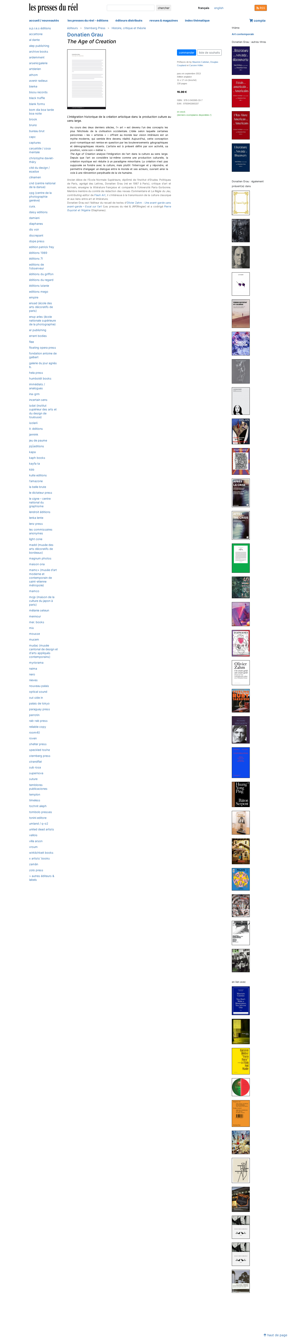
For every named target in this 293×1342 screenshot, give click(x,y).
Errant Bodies (38, 336)
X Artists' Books (39, 858)
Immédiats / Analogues (37, 386)
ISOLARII (33, 423)
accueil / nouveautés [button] (44, 20)
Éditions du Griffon (41, 274)
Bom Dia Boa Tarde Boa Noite (41, 111)
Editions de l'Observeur (36, 266)
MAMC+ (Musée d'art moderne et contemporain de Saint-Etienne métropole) (43, 577)
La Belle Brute (37, 487)
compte (259, 21)
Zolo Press (36, 870)
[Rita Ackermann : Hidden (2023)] (242, 371)
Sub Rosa (35, 767)
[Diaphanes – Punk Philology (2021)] (242, 461)
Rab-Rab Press (38, 720)
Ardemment (36, 57)
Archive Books (38, 51)
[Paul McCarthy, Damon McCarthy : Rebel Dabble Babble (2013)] (242, 851)
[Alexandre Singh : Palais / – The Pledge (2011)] (242, 932)
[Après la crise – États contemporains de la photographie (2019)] (242, 492)
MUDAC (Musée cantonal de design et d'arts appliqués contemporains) (43, 651)
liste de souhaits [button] (209, 52)
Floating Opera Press (42, 347)
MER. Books (36, 622)
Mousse (34, 633)
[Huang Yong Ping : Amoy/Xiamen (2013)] (242, 822)
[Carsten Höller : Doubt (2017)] (242, 1031)
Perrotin (34, 715)
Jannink (33, 434)
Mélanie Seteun (39, 610)
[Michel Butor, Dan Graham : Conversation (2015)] (242, 762)
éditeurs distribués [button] (128, 20)
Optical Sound (38, 691)
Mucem (34, 639)
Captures (35, 142)
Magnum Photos (40, 558)
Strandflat (35, 761)
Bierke (33, 86)
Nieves (33, 680)
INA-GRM (34, 394)
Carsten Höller (196, 65)
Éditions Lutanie (39, 285)
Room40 (34, 732)
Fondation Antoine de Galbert (43, 355)
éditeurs (72, 28)
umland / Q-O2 (38, 823)
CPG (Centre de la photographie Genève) (40, 196)
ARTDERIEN (35, 69)
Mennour (35, 616)
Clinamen (35, 177)
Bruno (33, 125)
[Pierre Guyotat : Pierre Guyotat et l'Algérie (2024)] (242, 313)
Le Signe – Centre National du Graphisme (40, 502)
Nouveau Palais (39, 686)
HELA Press (36, 372)
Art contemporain (243, 34)
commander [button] (186, 52)
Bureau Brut (36, 131)
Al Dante (34, 39)
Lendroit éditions (39, 512)
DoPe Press (36, 241)
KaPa (32, 452)
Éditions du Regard (41, 280)
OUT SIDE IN (36, 697)
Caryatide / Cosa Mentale (40, 150)
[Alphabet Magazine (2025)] (242, 230)
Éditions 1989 (38, 252)
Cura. (32, 206)
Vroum (33, 847)
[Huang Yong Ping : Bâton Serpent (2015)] (242, 794)
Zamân (33, 864)
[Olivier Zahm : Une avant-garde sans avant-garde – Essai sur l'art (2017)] (242, 672)
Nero (32, 674)
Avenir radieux (38, 80)
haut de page (276, 1335)
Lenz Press (36, 523)
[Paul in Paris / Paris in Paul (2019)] (242, 557)
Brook (33, 119)
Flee (31, 341)
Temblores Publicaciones (38, 786)
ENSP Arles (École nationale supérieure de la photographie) (42, 320)
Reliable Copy (37, 726)
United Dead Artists (41, 829)
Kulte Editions (38, 475)
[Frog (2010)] (242, 960)
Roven (33, 738)
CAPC (32, 136)
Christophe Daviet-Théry (41, 160)
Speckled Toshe (39, 749)
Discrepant (36, 235)
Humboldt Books (40, 378)
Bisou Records (38, 92)
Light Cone (35, 539)
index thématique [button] (197, 20)
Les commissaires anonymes (40, 531)
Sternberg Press (39, 755)
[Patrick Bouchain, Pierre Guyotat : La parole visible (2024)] (242, 257)
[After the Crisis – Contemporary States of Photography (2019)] (242, 525)
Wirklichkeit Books (41, 852)
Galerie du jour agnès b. (43, 365)
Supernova (36, 773)
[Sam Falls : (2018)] (242, 587)
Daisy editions (38, 212)
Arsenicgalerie (38, 63)
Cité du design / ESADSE (39, 169)
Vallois (33, 835)
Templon (34, 794)
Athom (33, 75)
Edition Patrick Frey (41, 247)
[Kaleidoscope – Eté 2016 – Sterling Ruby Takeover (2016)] (242, 700)
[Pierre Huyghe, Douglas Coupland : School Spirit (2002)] (242, 1227)
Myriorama (36, 662)
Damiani (34, 218)
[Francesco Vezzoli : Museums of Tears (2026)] (242, 202)
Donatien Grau (85, 34)
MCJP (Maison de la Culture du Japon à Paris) (41, 600)
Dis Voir (34, 229)
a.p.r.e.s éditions (40, 28)
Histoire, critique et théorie (129, 28)
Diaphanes (36, 223)
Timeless (34, 800)
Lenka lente (36, 517)
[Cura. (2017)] (242, 613)
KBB (31, 469)
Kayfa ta (34, 463)
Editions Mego (38, 291)
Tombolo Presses (40, 812)
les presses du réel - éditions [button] (88, 20)
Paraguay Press (39, 709)
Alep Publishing (39, 45)
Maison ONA (37, 564)
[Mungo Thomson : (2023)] (242, 343)
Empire (33, 297)
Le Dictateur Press (40, 492)
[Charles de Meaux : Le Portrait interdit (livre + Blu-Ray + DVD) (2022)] (242, 400)
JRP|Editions (36, 446)
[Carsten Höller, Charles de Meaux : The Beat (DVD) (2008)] (242, 1199)
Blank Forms (37, 104)
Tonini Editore (37, 817)
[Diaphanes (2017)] (242, 643)
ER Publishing (37, 330)
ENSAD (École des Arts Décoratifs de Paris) (41, 306)
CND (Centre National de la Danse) (42, 185)
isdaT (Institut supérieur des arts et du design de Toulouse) (43, 411)
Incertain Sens (38, 399)
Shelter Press (38, 744)
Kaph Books (37, 457)
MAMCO (34, 591)
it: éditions (36, 428)
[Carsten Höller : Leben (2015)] (242, 1087)
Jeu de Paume (38, 440)
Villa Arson (35, 841)
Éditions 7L (36, 258)
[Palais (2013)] (242, 879)
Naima (33, 668)
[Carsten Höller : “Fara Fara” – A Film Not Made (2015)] (242, 1060)
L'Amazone (36, 481)
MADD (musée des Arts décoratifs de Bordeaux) (41, 548)
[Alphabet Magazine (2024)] (242, 283)
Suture (33, 779)
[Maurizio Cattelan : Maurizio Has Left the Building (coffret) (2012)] (242, 1142)
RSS (262, 8)
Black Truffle (37, 98)
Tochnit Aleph (38, 806)
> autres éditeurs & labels (41, 877)
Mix (31, 628)
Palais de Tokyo (39, 703)
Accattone (35, 34)
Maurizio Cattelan (200, 62)
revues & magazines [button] (163, 20)
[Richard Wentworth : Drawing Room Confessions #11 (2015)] (242, 729)
